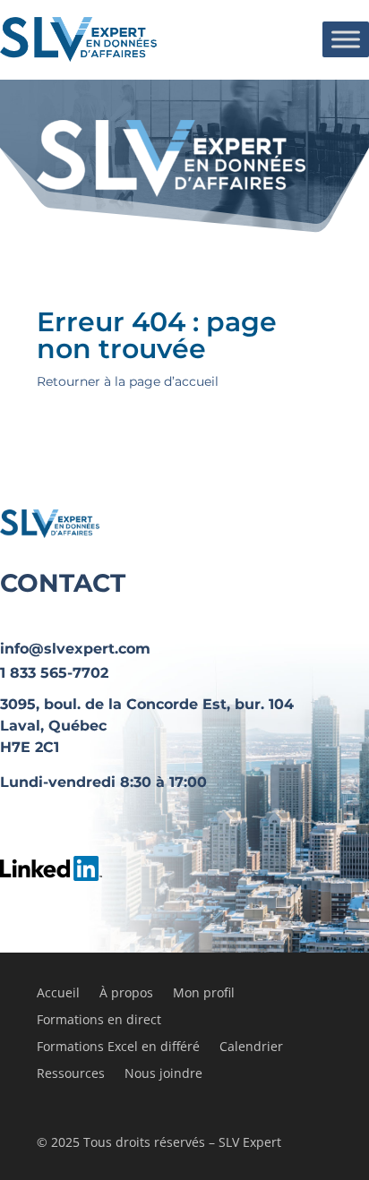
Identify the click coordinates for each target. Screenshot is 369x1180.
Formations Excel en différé (118, 1047)
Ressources (71, 1074)
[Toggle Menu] (345, 38)
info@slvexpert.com (75, 648)
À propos (126, 994)
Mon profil (204, 994)
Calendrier (251, 1047)
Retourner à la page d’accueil (128, 381)
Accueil (58, 994)
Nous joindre (163, 1074)
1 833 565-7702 (54, 672)
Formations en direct (99, 1020)
